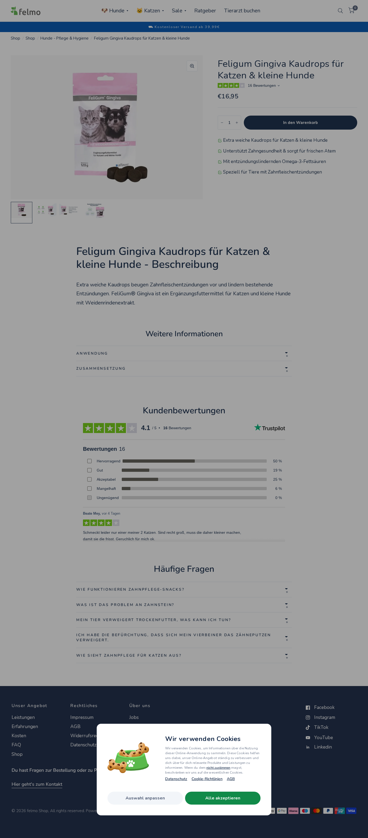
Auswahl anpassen (145, 798)
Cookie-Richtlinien (207, 779)
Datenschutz (176, 779)
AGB (231, 779)
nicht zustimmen (218, 767)
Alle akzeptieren (222, 798)
